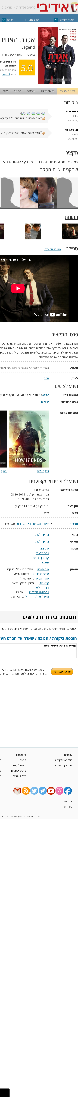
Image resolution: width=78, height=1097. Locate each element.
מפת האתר (66, 806)
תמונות (17, 91)
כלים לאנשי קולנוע (63, 760)
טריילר (31, 91)
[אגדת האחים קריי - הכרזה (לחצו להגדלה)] (58, 83)
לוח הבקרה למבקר (63, 765)
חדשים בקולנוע (67, 20)
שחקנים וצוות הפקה (59, 169)
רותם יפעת (72, 111)
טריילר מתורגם (52, 249)
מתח (19, 54)
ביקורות (71, 102)
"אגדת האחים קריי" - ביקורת (33, 523)
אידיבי (75, 116)
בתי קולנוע (34, 20)
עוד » (45, 562)
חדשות (74, 523)
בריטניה (30, 54)
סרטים (23, 760)
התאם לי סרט (19, 765)
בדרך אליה (43, 471)
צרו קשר (68, 801)
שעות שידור (47, 91)
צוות (5, 91)
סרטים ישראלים (18, 770)
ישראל (45, 395)
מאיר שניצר (71, 130)
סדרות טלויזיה (19, 776)
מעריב (75, 134)
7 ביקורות (6, 74)
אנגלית (45, 402)
